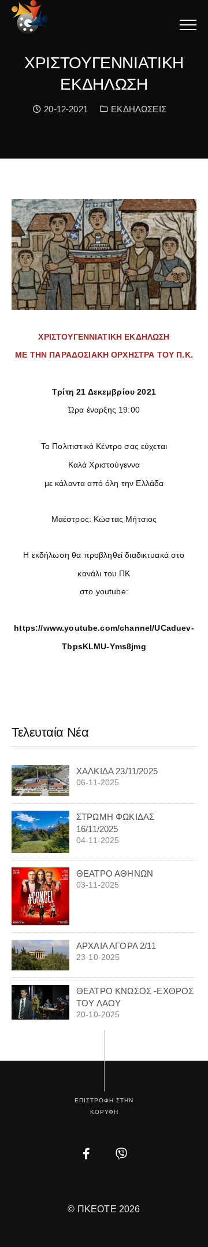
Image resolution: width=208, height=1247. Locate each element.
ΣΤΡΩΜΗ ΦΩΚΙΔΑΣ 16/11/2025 (115, 823)
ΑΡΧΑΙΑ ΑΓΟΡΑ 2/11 (116, 946)
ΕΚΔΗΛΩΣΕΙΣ (138, 109)
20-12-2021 (64, 109)
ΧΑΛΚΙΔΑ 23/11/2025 (117, 771)
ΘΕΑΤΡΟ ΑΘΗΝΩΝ (114, 873)
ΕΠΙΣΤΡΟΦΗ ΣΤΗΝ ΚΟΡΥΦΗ (104, 1106)
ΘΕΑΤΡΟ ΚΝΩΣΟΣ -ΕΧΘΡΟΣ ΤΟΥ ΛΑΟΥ (135, 997)
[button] (188, 24)
